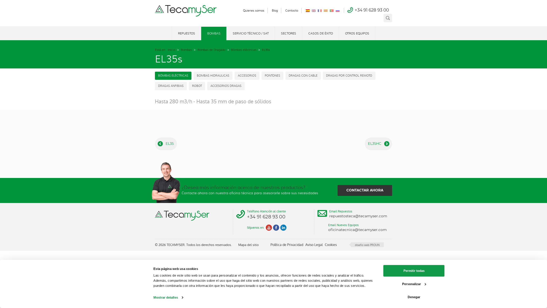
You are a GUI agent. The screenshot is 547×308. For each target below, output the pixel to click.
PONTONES (272, 75)
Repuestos (186, 33)
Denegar (414, 297)
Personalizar (411, 284)
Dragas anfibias (171, 86)
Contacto (291, 10)
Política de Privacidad (287, 244)
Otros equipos (357, 33)
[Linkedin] (283, 227)
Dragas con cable (303, 75)
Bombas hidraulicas (213, 75)
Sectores (288, 33)
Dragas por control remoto (349, 75)
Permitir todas (414, 270)
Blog (275, 10)
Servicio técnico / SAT (251, 33)
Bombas (214, 33)
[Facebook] (276, 227)
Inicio (171, 50)
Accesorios (247, 75)
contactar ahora (364, 190)
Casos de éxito (320, 33)
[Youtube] (269, 227)
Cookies (331, 244)
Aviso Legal (314, 244)
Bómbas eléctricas (243, 50)
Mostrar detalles (165, 297)
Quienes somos (253, 10)
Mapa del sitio (248, 245)
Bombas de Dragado (211, 50)
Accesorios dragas (225, 86)
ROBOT (197, 86)
